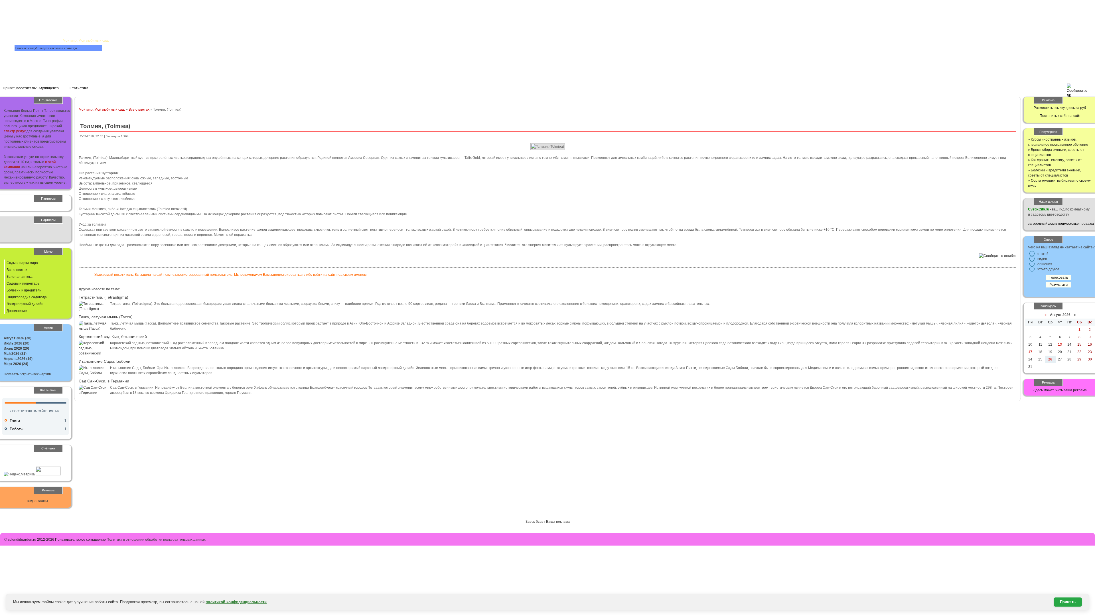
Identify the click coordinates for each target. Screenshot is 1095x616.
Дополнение (17, 311)
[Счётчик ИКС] (48, 474)
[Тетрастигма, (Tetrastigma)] (93, 309)
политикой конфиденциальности (236, 602)
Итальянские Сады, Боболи (104, 361)
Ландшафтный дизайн (25, 304)
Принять (1068, 602)
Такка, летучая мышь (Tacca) (106, 317)
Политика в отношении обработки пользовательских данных (156, 540)
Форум (125, 56)
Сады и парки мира (22, 263)
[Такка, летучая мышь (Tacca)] (93, 329)
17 (1030, 352)
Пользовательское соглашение (80, 540)
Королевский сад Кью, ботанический (113, 336)
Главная (73, 13)
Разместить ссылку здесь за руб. (1060, 108)
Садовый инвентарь (23, 283)
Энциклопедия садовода (27, 297)
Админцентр (48, 88)
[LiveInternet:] (16, 464)
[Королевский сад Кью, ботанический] (93, 353)
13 (1060, 344)
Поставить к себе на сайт (1060, 116)
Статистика (79, 88)
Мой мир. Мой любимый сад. (102, 110)
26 (1050, 359)
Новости (159, 30)
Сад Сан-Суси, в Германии (104, 381)
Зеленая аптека (20, 277)
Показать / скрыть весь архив (27, 374)
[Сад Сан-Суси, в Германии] (93, 393)
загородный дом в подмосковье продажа (1061, 224)
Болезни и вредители (24, 290)
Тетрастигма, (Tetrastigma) (103, 297)
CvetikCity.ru (1038, 209)
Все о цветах (139, 110)
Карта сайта (45, 62)
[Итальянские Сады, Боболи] (93, 373)
